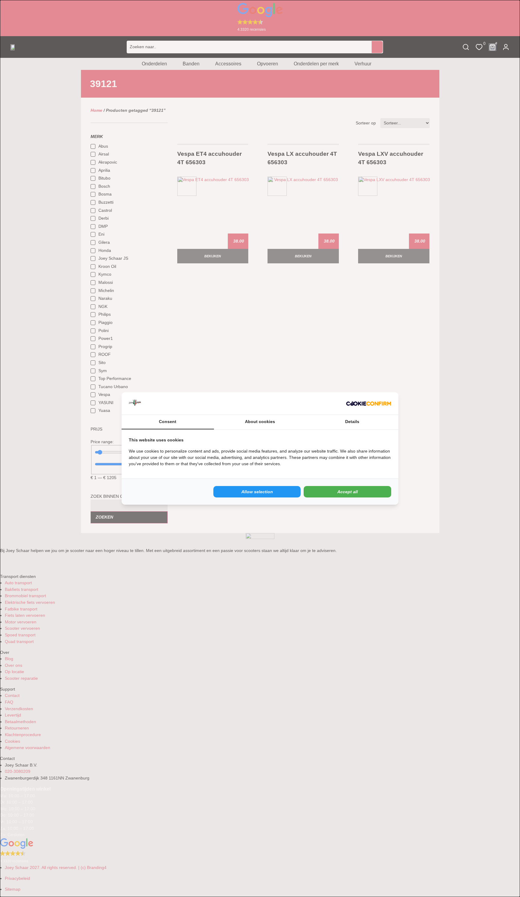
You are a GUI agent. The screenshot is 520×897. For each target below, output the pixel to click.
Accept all (347, 491)
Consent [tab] (167, 421)
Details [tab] (352, 421)
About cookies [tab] (260, 421)
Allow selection (257, 491)
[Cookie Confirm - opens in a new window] (368, 403)
